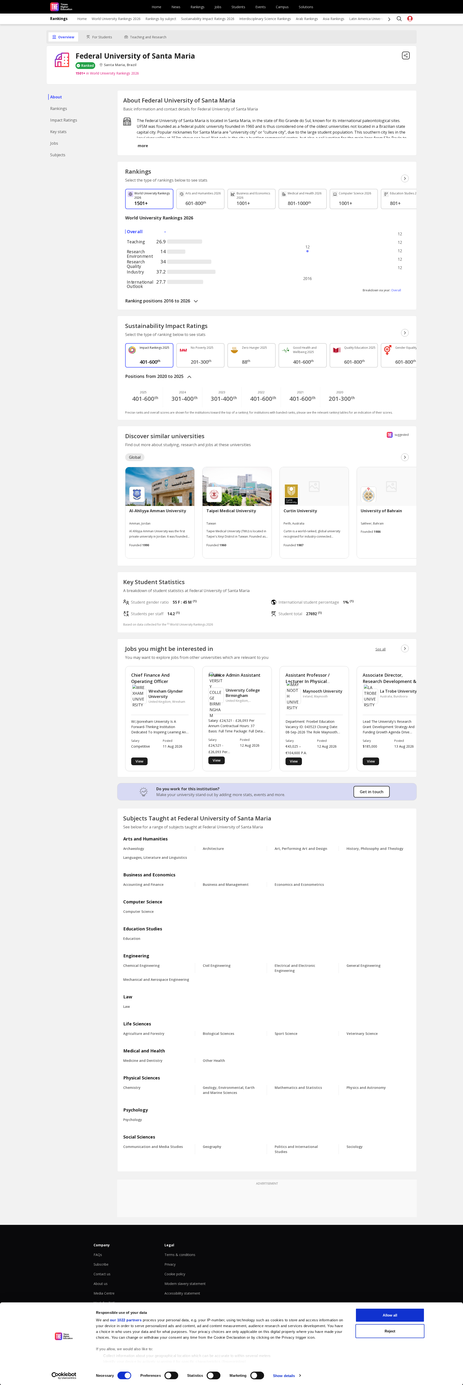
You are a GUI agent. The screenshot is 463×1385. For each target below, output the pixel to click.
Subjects (57, 154)
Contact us (102, 1274)
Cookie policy (174, 1274)
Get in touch (371, 791)
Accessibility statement (182, 1293)
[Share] (406, 55)
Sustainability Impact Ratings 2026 (207, 18)
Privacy (170, 1264)
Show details (284, 1375)
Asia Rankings (333, 18)
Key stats (58, 131)
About (56, 97)
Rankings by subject (160, 18)
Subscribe (101, 1264)
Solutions (306, 7)
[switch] (171, 1375)
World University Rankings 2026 (116, 18)
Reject (390, 1331)
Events (260, 7)
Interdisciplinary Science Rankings (265, 18)
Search (399, 19)
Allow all (390, 1315)
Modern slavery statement (185, 1283)
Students (238, 7)
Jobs (218, 7)
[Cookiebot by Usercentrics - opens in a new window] (64, 1375)
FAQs (98, 1254)
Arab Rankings (307, 18)
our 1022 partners (126, 1320)
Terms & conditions (179, 1254)
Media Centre (104, 1293)
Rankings (197, 7)
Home (156, 7)
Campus (282, 7)
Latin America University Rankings (375, 18)
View (139, 761)
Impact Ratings (63, 120)
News (175, 7)
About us (101, 1283)
